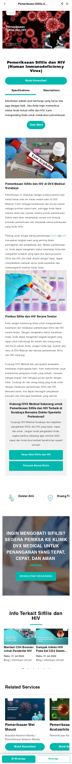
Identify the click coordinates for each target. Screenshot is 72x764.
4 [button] (38, 668)
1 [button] (23, 668)
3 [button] (33, 668)
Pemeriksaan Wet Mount (20, 727)
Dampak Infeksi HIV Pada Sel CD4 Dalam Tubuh (50, 649)
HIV (64, 236)
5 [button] (44, 668)
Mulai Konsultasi (36, 80)
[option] (36, 30)
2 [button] (28, 668)
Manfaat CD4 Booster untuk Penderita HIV (19, 649)
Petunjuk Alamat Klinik (36, 466)
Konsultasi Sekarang (36, 576)
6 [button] (49, 668)
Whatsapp (20, 759)
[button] (36, 125)
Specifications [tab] (21, 90)
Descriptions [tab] (51, 90)
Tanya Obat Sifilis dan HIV (36, 455)
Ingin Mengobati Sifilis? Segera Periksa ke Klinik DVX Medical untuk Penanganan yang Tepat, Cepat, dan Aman (36, 546)
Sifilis (54, 236)
